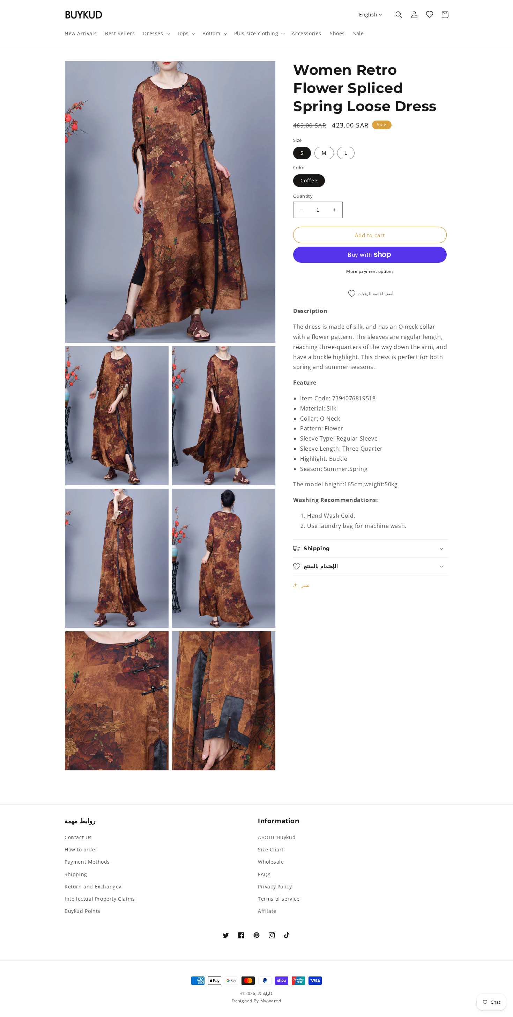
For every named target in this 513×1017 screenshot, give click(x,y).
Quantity (303, 196)
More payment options (370, 271)
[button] (155, 33)
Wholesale (271, 861)
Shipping (76, 874)
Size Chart (271, 849)
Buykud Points (83, 911)
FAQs (264, 874)
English (368, 14)
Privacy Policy (275, 886)
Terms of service (279, 898)
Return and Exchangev (93, 886)
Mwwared (270, 1001)
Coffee (309, 180)
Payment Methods (87, 861)
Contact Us (78, 837)
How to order (81, 849)
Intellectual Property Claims (100, 898)
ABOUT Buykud (277, 837)
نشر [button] (305, 585)
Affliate (267, 911)
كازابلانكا (265, 993)
